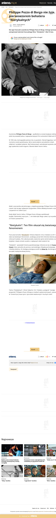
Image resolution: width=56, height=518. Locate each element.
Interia (2, 7)
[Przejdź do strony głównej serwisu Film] (13, 3)
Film (6, 7)
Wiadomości (11, 7)
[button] (43, 3)
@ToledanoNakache (30, 322)
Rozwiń (33, 201)
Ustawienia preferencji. (49, 511)
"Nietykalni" (13, 369)
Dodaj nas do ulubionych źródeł (28, 39)
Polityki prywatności (39, 511)
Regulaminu (30, 511)
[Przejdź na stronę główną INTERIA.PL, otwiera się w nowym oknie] (6, 3)
